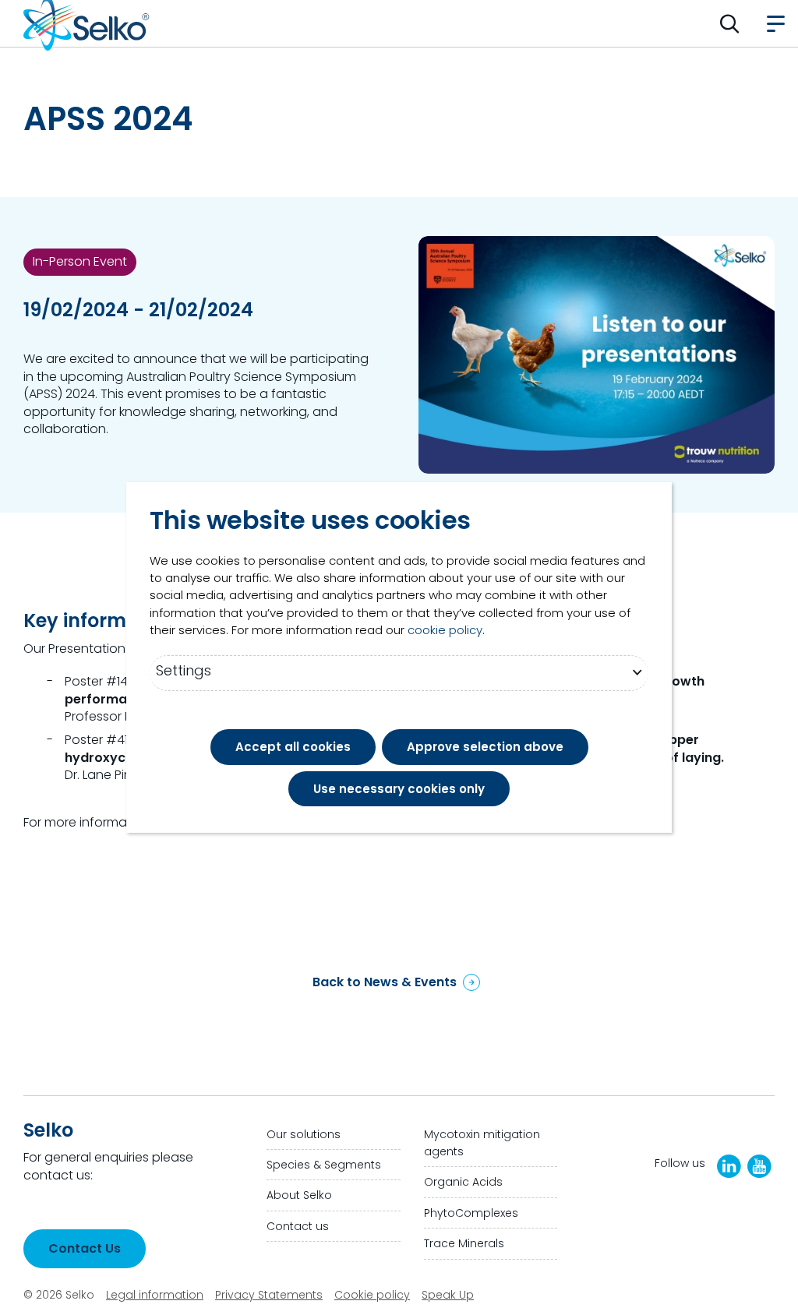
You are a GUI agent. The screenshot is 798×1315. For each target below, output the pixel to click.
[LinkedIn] (729, 1166)
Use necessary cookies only (399, 789)
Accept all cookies (293, 747)
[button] (729, 23)
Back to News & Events (384, 982)
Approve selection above (485, 747)
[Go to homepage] (86, 23)
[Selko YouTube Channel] (759, 1166)
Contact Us (84, 1248)
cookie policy (445, 630)
